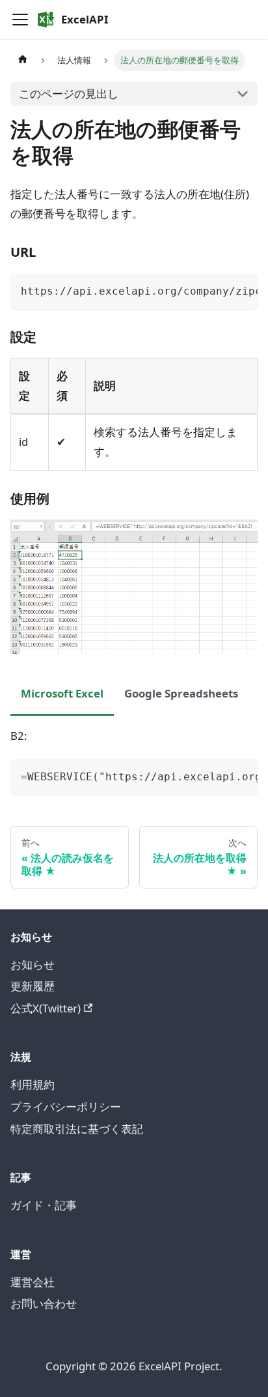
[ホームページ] (22, 60)
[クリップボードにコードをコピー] (241, 289)
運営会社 (32, 1281)
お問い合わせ (43, 1303)
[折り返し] (218, 289)
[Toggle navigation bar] (20, 19)
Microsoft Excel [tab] (62, 693)
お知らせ (32, 964)
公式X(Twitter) (45, 1008)
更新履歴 (32, 985)
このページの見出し (68, 93)
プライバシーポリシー (65, 1106)
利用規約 (32, 1084)
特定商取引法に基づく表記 (76, 1128)
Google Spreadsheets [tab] (181, 693)
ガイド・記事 (43, 1205)
